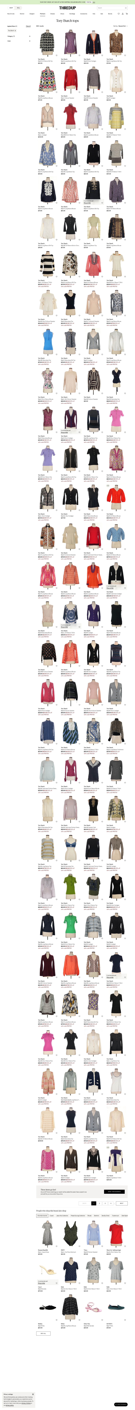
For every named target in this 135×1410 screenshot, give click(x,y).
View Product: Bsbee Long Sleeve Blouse (71, 1312)
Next (122, 1203)
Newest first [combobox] (122, 26)
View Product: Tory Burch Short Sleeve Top (71, 121)
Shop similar (87, 203)
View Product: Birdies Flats (48, 1312)
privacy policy (10, 1405)
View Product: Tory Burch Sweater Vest (93, 814)
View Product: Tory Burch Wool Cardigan (93, 47)
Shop (11, 8)
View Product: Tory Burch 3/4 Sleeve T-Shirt (116, 121)
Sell (18, 8)
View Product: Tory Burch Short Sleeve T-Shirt (116, 269)
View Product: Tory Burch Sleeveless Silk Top (71, 347)
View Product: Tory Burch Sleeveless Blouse (48, 425)
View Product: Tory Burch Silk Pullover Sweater (71, 386)
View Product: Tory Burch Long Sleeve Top (71, 158)
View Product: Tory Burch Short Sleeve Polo (48, 1048)
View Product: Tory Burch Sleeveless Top (71, 308)
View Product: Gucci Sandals (48, 1275)
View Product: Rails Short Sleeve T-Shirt (71, 1275)
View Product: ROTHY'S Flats (116, 1312)
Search (100, 8)
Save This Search (114, 1191)
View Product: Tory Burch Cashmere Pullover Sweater (93, 542)
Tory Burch (11, 30)
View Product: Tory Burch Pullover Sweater (71, 84)
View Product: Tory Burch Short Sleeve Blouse (48, 386)
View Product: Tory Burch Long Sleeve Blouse (48, 84)
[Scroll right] (124, 1215)
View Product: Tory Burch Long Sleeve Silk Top (71, 47)
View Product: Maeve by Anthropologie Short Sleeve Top (116, 1238)
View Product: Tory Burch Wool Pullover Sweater (48, 308)
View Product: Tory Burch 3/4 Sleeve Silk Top (48, 47)
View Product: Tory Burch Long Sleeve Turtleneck (116, 736)
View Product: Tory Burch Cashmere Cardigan (116, 580)
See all (43, 1333)
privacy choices (26, 1403)
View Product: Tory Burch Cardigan (116, 84)
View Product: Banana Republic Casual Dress (48, 1238)
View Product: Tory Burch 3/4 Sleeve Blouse (116, 194)
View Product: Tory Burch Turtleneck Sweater (93, 308)
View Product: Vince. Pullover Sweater (93, 1238)
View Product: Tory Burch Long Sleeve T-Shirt (93, 736)
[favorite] (56, 55)
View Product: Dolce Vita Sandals (93, 1312)
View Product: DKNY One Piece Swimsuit (71, 1238)
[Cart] (127, 14)
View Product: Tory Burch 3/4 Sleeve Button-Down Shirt (71, 231)
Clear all (28, 26)
